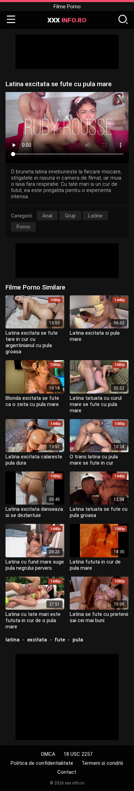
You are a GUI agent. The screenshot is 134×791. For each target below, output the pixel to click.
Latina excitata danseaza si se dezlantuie (34, 512)
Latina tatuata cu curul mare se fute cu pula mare (96, 404)
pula (77, 640)
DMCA (48, 754)
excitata (37, 640)
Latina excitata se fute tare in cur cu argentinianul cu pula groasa (31, 342)
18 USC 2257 (78, 754)
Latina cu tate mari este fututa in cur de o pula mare (32, 620)
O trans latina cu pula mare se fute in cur (94, 460)
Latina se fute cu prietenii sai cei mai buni (99, 617)
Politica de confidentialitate (42, 763)
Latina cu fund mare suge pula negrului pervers (34, 565)
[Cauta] (123, 20)
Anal (47, 216)
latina (12, 640)
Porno (23, 227)
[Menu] (10, 20)
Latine (95, 216)
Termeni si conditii (102, 763)
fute (60, 640)
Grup (70, 216)
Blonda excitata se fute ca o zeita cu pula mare (32, 401)
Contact (66, 772)
